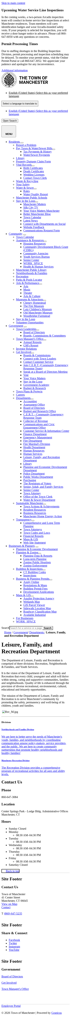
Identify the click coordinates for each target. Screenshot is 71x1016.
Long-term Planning (34, 559)
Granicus (56, 1012)
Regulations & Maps (35, 585)
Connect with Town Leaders (39, 358)
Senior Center (31, 260)
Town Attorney (32, 493)
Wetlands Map (31, 601)
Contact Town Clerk (35, 177)
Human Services (32, 453)
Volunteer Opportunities (30, 322)
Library (20, 158)
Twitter (13, 943)
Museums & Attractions (29, 299)
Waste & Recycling (27, 181)
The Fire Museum (33, 306)
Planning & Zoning (27, 552)
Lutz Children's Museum (37, 309)
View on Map (9, 904)
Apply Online (31, 582)
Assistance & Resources (30, 240)
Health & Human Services (38, 266)
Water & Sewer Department (39, 499)
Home (7, 632)
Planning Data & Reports (37, 555)
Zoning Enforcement (35, 565)
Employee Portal (11, 1005)
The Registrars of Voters (37, 483)
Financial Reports (33, 536)
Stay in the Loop (25, 200)
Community (15, 233)
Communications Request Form (41, 230)
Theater (27, 292)
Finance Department (35, 434)
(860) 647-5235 (13, 913)
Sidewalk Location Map (37, 608)
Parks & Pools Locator (29, 279)
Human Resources (33, 450)
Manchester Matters (34, 204)
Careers (20, 394)
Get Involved (23, 352)
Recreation (22, 276)
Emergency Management (37, 437)
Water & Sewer (25, 187)
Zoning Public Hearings (37, 562)
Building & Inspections (29, 568)
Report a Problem (26, 145)
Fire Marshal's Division (36, 444)
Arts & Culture (31, 296)
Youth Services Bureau (36, 256)
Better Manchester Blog (37, 214)
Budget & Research (34, 388)
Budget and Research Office (39, 411)
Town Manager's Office (29, 338)
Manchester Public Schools (31, 197)
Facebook (14, 940)
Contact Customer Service (38, 361)
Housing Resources (34, 243)
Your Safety (23, 184)
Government (16, 325)
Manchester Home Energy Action (42, 516)
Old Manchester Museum (37, 312)
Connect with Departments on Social (44, 223)
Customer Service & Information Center (46, 430)
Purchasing (29, 480)
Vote (26, 375)
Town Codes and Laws (36, 532)
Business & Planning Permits (32, 578)
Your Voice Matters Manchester (41, 210)
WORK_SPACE (33, 263)
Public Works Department (38, 476)
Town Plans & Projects (29, 391)
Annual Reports (32, 342)
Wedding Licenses (33, 174)
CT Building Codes (34, 572)
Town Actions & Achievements (41, 506)
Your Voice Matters (34, 378)
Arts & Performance (27, 283)
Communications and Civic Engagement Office (39, 426)
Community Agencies (35, 253)
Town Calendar (32, 217)
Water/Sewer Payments (36, 154)
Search (5, 627)
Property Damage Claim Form (33, 161)
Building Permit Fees (35, 588)
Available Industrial (34, 614)
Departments (23, 398)
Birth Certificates (33, 168)
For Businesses (24, 618)
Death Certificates (33, 171)
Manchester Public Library (31, 269)
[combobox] (19, 103)
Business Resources (34, 513)
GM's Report (30, 345)
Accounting (30, 401)
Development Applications (38, 591)
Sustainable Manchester (29, 503)
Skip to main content (13, 3)
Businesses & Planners (22, 545)
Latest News (30, 220)
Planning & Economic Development (37, 549)
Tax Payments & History (37, 151)
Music (26, 289)
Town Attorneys (32, 529)
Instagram (14, 946)
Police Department (34, 473)
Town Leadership (26, 329)
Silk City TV (30, 207)
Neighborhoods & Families (31, 273)
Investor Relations (26, 348)
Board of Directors (34, 332)
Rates (26, 191)
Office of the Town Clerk (37, 496)
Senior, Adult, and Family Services (43, 486)
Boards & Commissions (37, 355)
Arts (25, 286)
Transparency (23, 519)
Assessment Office (34, 404)
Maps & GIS (30, 539)
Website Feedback (33, 227)
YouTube (14, 949)
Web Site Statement (34, 542)
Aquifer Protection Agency (38, 598)
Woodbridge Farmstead (36, 315)
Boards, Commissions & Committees (44, 335)
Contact (5, 907)
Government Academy (36, 384)
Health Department (34, 447)
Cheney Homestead (34, 302)
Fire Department (32, 440)
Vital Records (24, 164)
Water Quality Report (35, 194)
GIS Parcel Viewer (34, 605)
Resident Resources (34, 509)
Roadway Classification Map (40, 611)
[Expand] (22, 142)
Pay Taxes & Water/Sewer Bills (34, 148)
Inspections (29, 575)
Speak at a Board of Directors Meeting (45, 371)
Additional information (14, 70)
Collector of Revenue (35, 421)
